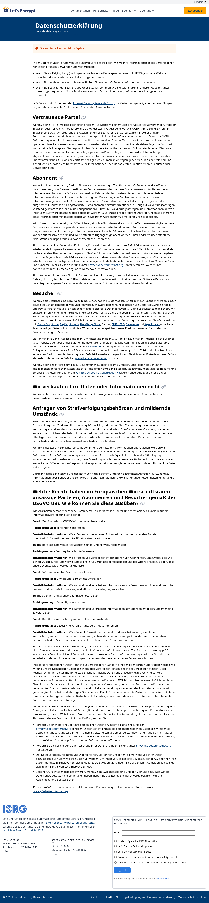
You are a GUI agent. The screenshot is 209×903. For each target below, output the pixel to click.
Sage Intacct (152, 324)
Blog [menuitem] (116, 10)
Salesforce (132, 324)
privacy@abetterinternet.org (105, 265)
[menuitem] (129, 11)
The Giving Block (90, 324)
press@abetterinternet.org (92, 358)
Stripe (55, 324)
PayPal (64, 324)
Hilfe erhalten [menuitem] (101, 10)
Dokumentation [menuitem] (80, 10)
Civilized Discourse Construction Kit (98, 372)
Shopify (74, 324)
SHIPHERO (118, 324)
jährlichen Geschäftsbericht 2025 (23, 830)
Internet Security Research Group (94, 103)
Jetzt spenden (195, 10)
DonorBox (43, 324)
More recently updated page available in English (57, 34)
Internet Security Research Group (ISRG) (71, 822)
